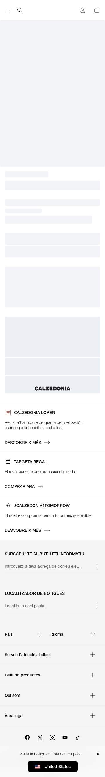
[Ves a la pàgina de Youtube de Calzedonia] (65, 736)
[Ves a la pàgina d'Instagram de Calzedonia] (52, 736)
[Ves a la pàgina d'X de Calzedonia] (40, 736)
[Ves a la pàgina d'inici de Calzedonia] (53, 388)
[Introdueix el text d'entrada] (96, 566)
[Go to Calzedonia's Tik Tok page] (77, 736)
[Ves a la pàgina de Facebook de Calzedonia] (27, 736)
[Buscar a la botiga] (19, 10)
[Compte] (82, 10)
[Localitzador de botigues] (96, 605)
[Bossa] (96, 10)
